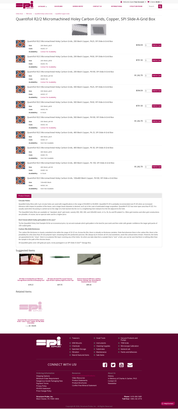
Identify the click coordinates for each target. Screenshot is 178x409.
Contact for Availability (48, 52)
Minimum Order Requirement (47, 378)
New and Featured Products (83, 376)
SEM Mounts (77, 343)
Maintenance (101, 352)
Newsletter (112, 383)
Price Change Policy (43, 391)
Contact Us (97, 6)
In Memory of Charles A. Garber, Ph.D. (122, 378)
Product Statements (79, 380)
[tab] (24, 196)
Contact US (112, 381)
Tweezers (76, 338)
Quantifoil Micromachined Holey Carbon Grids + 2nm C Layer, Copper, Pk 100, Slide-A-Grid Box (30, 321)
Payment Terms (42, 383)
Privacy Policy (41, 386)
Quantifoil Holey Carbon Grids (43, 14)
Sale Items (100, 355)
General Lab (125, 349)
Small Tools (100, 338)
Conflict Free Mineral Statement (84, 385)
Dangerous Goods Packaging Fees (49, 381)
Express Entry (78, 6)
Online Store (19, 14)
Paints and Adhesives (129, 352)
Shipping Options (43, 376)
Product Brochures (79, 383)
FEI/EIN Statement (43, 388)
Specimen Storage (79, 349)
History (111, 376)
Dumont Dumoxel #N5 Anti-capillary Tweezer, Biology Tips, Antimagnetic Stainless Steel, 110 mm (89, 280)
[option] (30, 270)
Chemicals (76, 346)
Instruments (101, 343)
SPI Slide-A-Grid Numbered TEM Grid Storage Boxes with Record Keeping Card (31, 279)
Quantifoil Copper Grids (62, 14)
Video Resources (78, 378)
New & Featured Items (80, 355)
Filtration (75, 352)
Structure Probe (136, 6)
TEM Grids (29, 14)
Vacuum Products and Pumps (129, 339)
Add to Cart (157, 45)
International (116, 6)
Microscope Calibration (130, 346)
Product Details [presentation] (24, 196)
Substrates (100, 349)
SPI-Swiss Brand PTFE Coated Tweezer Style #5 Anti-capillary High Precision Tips (60, 279)
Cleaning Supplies (103, 346)
